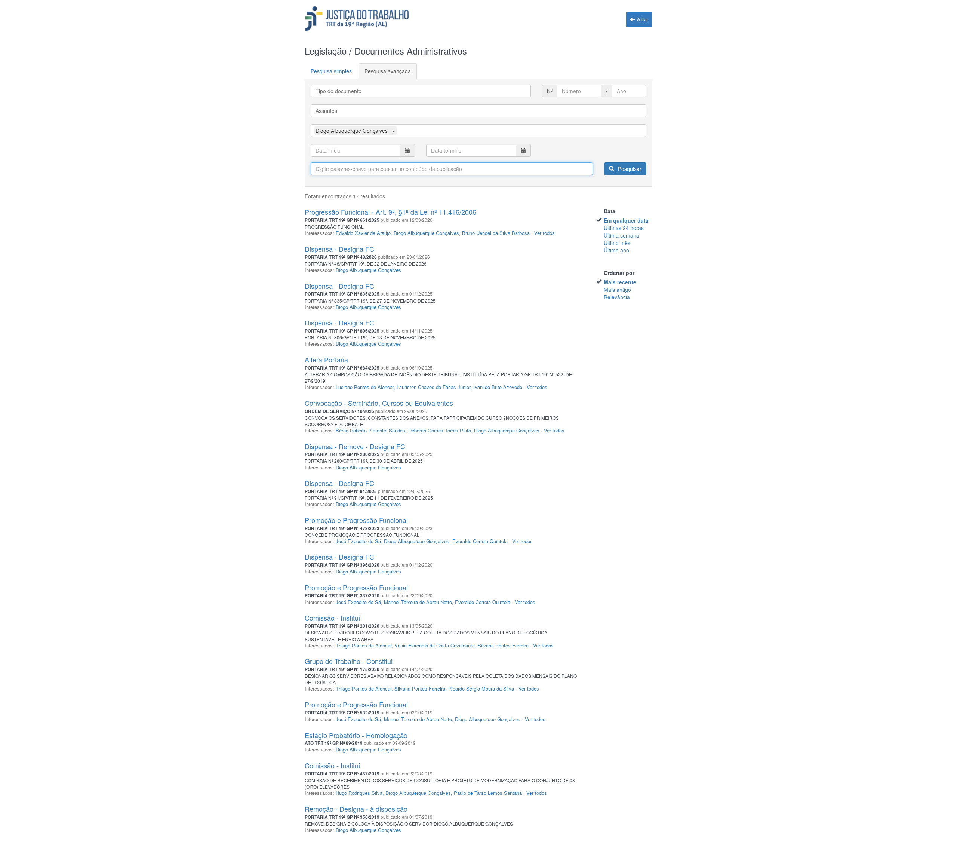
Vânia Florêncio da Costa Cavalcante (434, 645)
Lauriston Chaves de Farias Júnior (433, 387)
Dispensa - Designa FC (339, 249)
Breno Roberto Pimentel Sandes (370, 430)
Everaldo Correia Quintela (480, 541)
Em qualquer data (626, 220)
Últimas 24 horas (624, 228)
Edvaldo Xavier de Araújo (363, 232)
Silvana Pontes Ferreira (503, 645)
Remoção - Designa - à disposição (356, 809)
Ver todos (544, 232)
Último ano (616, 250)
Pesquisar (628, 168)
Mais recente (620, 282)
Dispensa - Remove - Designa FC (355, 446)
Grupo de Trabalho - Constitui (349, 661)
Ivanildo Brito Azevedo (497, 387)
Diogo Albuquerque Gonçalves (426, 232)
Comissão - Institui (332, 617)
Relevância (617, 297)
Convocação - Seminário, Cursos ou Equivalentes (379, 403)
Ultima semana (621, 235)
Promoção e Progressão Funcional (356, 520)
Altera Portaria (326, 359)
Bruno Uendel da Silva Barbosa (496, 232)
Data (609, 211)
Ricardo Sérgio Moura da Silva (481, 688)
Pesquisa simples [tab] (331, 71)
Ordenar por (619, 272)
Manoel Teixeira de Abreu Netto (418, 602)
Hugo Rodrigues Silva (359, 792)
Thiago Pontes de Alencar (363, 645)
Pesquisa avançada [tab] (387, 71)
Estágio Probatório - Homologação (356, 735)
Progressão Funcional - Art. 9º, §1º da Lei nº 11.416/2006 (390, 212)
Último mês (617, 243)
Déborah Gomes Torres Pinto (439, 430)
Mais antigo (617, 289)
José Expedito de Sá (358, 541)
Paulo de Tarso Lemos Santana (488, 792)
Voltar (641, 19)
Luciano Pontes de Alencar (365, 387)
